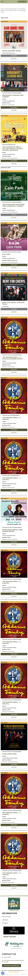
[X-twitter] (23, 2)
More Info (14, 58)
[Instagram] (21, 2)
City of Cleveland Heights (18, 971)
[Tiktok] (25, 2)
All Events (5, 923)
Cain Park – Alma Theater (9, 104)
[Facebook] (19, 2)
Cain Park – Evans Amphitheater (10, 158)
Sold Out (14, 214)
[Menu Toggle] (2, 1)
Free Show (14, 55)
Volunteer (5, 920)
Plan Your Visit (6, 917)
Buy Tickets (14, 107)
